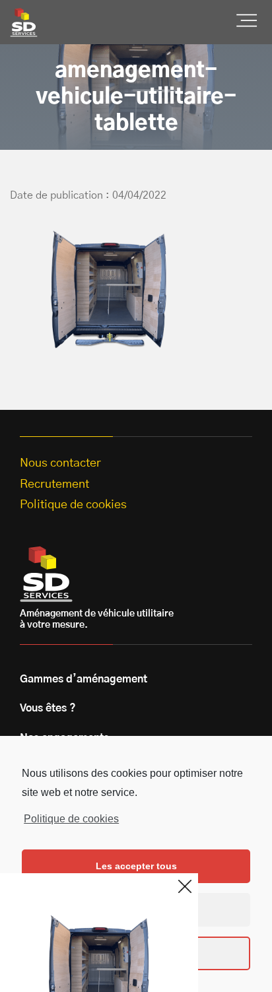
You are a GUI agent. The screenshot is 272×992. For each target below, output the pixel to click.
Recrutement (54, 484)
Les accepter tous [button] (136, 866)
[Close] (184, 886)
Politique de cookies (71, 818)
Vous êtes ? (48, 708)
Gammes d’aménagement (83, 679)
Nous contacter (60, 463)
